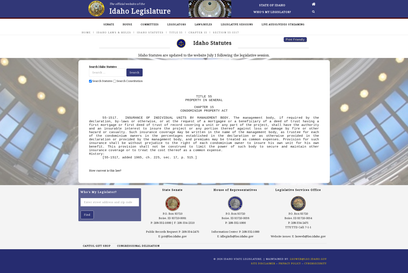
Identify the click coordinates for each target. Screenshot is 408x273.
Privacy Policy (290, 263)
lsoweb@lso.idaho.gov (310, 236)
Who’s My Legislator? (272, 12)
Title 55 (176, 32)
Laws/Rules (203, 24)
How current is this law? (105, 170)
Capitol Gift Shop (96, 245)
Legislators (176, 24)
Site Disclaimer (263, 263)
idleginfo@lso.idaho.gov (237, 236)
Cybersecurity (315, 263)
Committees (150, 24)
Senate (108, 24)
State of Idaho (272, 5)
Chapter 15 (197, 32)
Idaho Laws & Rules (113, 32)
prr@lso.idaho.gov (174, 236)
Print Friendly (295, 39)
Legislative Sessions (237, 24)
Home (86, 32)
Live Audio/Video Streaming (283, 24)
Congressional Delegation (138, 245)
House (127, 24)
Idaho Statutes (150, 32)
